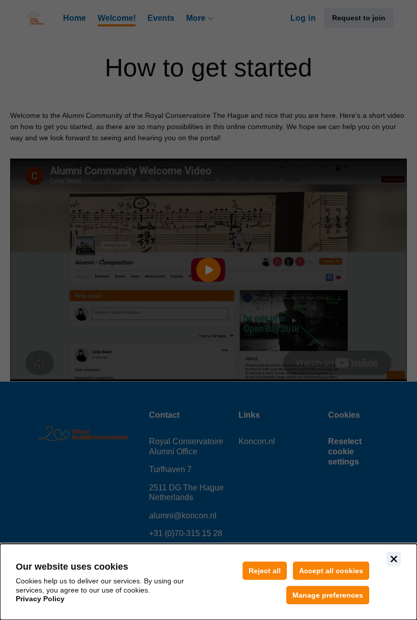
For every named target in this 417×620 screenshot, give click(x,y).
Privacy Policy (40, 599)
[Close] (393, 559)
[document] (208, 582)
